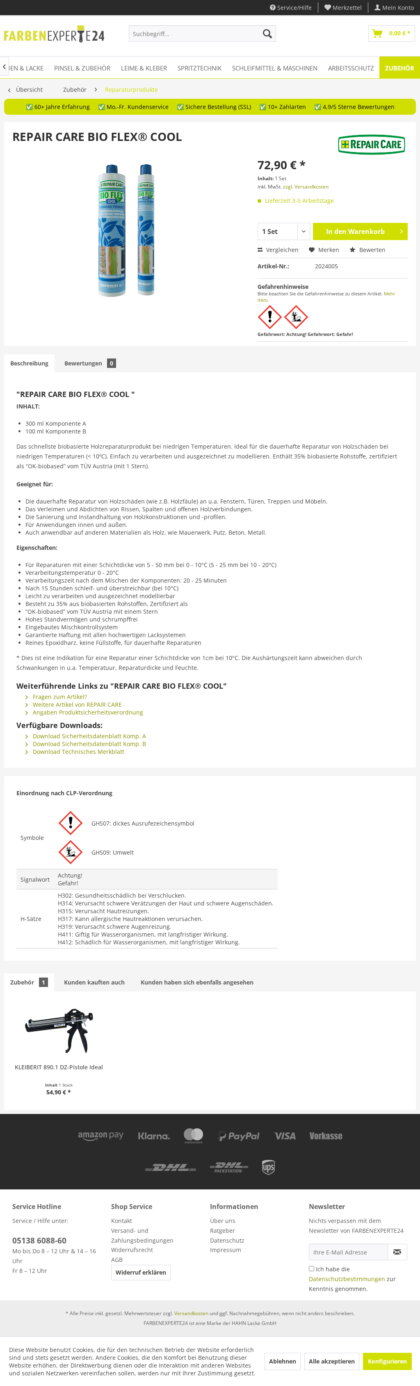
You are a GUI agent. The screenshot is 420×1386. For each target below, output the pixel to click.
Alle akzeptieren (332, 1361)
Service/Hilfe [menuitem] (294, 7)
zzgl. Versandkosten (306, 186)
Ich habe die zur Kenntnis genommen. (352, 1279)
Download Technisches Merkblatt (77, 751)
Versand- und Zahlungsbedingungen (142, 1235)
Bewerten (372, 250)
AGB (117, 1260)
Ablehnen (282, 1361)
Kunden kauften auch (94, 982)
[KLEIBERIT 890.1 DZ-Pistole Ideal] (58, 1030)
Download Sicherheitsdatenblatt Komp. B (88, 744)
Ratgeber (222, 1230)
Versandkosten (191, 1313)
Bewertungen (88, 363)
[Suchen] (267, 33)
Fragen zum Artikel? (59, 697)
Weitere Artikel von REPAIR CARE (76, 704)
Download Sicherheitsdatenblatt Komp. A (88, 736)
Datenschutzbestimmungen (347, 1279)
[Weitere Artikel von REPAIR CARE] (372, 144)
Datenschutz (227, 1240)
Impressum (225, 1250)
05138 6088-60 (39, 1240)
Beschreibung (29, 363)
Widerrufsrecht (132, 1250)
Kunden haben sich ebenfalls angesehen (197, 982)
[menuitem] (343, 7)
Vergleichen (282, 250)
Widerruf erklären (141, 1272)
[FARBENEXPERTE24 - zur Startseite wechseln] (54, 35)
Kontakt (121, 1221)
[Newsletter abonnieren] (397, 1252)
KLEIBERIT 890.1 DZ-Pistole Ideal (59, 1067)
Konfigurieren (387, 1361)
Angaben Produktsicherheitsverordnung (87, 712)
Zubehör (27, 982)
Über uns (222, 1221)
